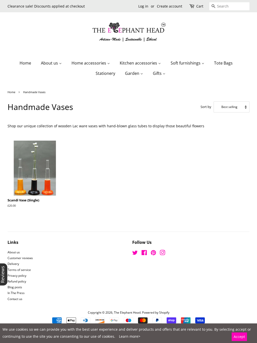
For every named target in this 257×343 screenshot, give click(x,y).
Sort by (206, 107)
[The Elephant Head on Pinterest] (153, 254)
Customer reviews (20, 258)
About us (50, 63)
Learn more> (129, 336)
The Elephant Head (127, 312)
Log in (143, 6)
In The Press (16, 293)
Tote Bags (223, 63)
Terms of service (19, 270)
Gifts (158, 73)
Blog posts (15, 287)
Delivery (13, 264)
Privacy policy (17, 275)
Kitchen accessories (139, 63)
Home (25, 63)
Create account (169, 6)
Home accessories (89, 63)
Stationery (105, 73)
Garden (132, 73)
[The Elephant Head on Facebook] (144, 254)
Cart (199, 6)
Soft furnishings (186, 63)
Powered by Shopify (155, 312)
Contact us (15, 299)
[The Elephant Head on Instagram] (162, 254)
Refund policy (17, 281)
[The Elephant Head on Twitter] (135, 254)
